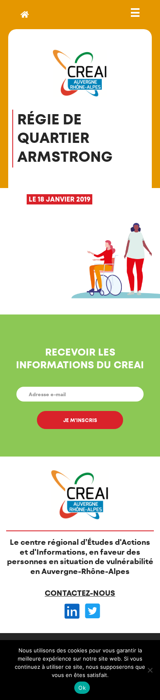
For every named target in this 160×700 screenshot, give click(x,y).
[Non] (150, 670)
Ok (82, 687)
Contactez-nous (80, 592)
